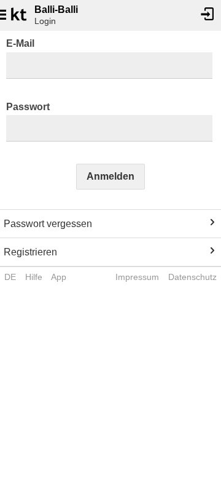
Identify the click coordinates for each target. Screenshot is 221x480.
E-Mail (20, 43)
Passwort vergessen (48, 223)
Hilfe (33, 277)
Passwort (28, 107)
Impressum (137, 277)
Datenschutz (192, 277)
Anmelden (110, 176)
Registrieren (30, 252)
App (58, 277)
